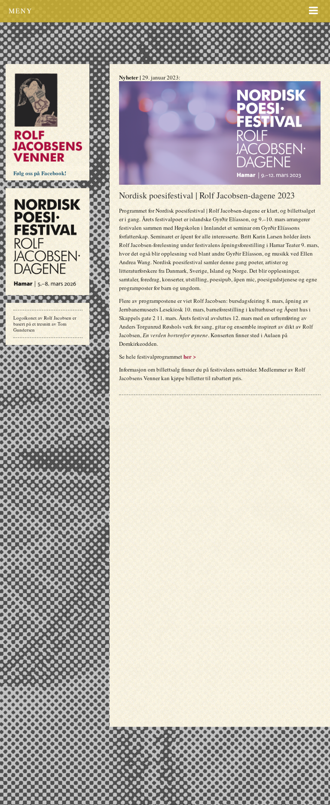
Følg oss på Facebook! (39, 173)
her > (189, 356)
